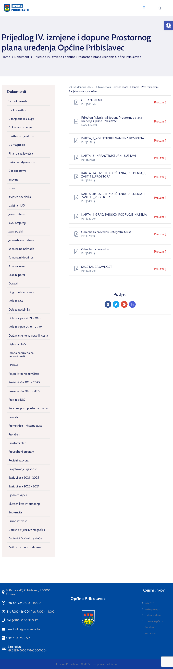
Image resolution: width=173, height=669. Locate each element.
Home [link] (6, 57)
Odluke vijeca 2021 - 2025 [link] (24, 318)
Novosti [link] (149, 603)
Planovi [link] (13, 365)
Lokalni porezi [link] (17, 275)
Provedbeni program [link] (21, 451)
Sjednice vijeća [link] (17, 495)
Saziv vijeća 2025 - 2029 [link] (24, 486)
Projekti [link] (13, 417)
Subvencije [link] (15, 512)
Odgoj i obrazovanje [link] (21, 292)
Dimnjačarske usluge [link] (21, 118)
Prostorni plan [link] (17, 443)
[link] (168, 25)
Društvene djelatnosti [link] (21, 136)
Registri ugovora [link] (18, 460)
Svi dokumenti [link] (17, 101)
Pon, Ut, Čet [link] (24, 603)
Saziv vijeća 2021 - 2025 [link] (23, 477)
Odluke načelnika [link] (19, 309)
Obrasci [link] (13, 283)
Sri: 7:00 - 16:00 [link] (30, 611)
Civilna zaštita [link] (17, 110)
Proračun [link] (14, 434)
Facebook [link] (150, 627)
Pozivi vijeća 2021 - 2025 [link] (24, 382)
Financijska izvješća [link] (20, 153)
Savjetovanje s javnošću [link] (23, 469)
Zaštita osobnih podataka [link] (24, 547)
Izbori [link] (12, 188)
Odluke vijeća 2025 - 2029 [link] (25, 327)
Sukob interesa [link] (17, 521)
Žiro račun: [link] (27, 648)
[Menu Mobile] (144, 7)
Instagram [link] (150, 633)
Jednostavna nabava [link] (21, 240)
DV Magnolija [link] (16, 144)
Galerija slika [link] (152, 615)
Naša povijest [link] (153, 609)
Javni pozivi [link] (15, 231)
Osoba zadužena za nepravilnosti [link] (21, 354)
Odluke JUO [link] (15, 301)
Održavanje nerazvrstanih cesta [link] (28, 335)
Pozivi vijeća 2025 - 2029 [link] (24, 391)
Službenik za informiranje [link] (24, 504)
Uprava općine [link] (153, 621)
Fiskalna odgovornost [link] (22, 162)
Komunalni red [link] (17, 266)
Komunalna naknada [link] (21, 249)
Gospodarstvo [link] (17, 170)
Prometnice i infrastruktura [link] (25, 425)
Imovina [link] (13, 179)
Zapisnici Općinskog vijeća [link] (25, 538)
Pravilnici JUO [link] (16, 399)
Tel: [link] (22, 620)
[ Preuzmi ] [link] (159, 102)
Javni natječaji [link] (17, 223)
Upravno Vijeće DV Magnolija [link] (26, 529)
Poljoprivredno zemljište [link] (23, 373)
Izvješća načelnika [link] (19, 197)
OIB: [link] (18, 638)
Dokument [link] (21, 57)
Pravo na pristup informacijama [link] (28, 408)
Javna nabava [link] (16, 214)
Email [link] (23, 629)
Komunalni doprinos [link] (21, 257)
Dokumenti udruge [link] (20, 127)
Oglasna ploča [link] (17, 344)
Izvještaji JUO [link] (16, 205)
